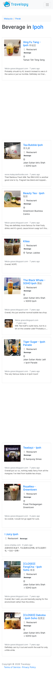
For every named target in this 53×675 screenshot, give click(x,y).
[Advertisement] (26, 110)
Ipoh (38, 27)
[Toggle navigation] (47, 4)
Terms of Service (12, 667)
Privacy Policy (29, 667)
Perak (18, 18)
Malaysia (8, 18)
